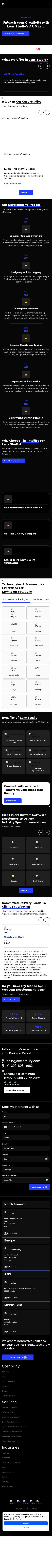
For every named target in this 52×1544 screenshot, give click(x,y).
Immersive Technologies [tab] (15, 599)
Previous (41, 66)
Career (4, 1391)
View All (24, 192)
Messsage (6, 1165)
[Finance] (38, 845)
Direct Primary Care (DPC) (11, 1462)
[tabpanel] (26, 657)
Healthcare (6, 1453)
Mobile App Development (11, 1436)
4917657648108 (13, 1267)
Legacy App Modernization (12, 1431)
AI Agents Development (11, 1417)
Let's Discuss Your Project (14, 34)
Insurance (6, 1458)
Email (4, 1133)
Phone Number (7, 1123)
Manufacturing (8, 1472)
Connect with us (16, 1357)
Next (47, 66)
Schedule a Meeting (15, 1090)
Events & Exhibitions (9, 1486)
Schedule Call (9, 999)
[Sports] (13, 878)
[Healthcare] (13, 862)
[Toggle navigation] (48, 4)
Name (4, 1112)
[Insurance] (13, 845)
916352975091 (12, 1298)
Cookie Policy (15, 1519)
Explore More (11, 801)
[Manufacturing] (38, 862)
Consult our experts (12, 461)
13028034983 (12, 1233)
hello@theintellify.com (23, 1061)
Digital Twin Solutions (10, 1422)
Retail (4, 1467)
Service (5, 1155)
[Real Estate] (38, 878)
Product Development (10, 1441)
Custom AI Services (9, 1408)
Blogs (4, 1377)
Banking (5, 1482)
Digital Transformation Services (14, 1427)
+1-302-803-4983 (19, 1065)
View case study (12, 183)
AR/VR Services (8, 1412)
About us (5, 1372)
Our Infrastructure (8, 1396)
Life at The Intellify (8, 1381)
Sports (4, 1477)
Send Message (37, 1187)
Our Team (6, 1386)
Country (5, 1144)
